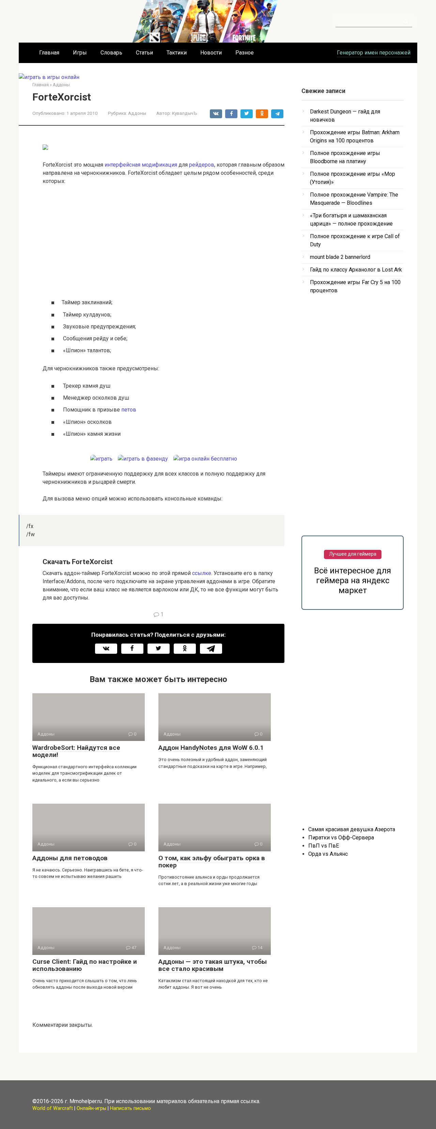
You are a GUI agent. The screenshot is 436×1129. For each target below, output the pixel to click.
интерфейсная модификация (141, 164)
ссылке (201, 573)
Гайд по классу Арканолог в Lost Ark (356, 269)
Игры (80, 52)
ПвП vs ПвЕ (323, 845)
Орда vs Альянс (328, 854)
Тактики (177, 52)
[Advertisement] (163, 241)
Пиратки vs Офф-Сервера (341, 837)
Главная (49, 52)
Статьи (144, 52)
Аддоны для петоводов (70, 858)
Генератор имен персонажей (373, 52)
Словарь (111, 52)
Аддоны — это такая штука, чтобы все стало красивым (212, 965)
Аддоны (137, 113)
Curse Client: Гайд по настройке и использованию (84, 965)
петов (128, 409)
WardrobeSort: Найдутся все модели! (76, 751)
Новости (211, 52)
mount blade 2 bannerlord (340, 257)
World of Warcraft (52, 1108)
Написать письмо (130, 1108)
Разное (244, 52)
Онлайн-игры (91, 1108)
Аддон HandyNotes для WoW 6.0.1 (211, 748)
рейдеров (201, 164)
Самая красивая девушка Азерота (351, 829)
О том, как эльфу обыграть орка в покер (211, 861)
